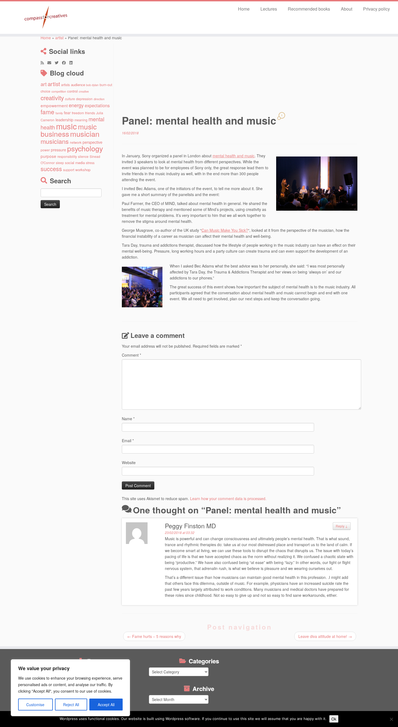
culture (70, 98)
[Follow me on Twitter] (58, 63)
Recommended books (309, 9)
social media (75, 162)
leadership (64, 119)
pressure (58, 149)
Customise (35, 704)
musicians (55, 141)
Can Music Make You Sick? (224, 230)
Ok (333, 719)
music (66, 126)
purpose (48, 156)
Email (128, 440)
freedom (78, 112)
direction (99, 99)
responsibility (67, 156)
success (51, 168)
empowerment (54, 105)
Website (129, 462)
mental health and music (234, 155)
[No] (391, 719)
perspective (92, 142)
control (72, 91)
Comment (131, 355)
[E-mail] (51, 63)
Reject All (71, 704)
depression (84, 98)
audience (78, 84)
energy (76, 105)
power (45, 150)
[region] (70, 687)
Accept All (106, 704)
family (59, 113)
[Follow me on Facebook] (65, 63)
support (68, 169)
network (75, 142)
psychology (85, 148)
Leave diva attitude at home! (325, 636)
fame (47, 111)
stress (90, 162)
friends (90, 112)
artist (59, 37)
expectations (97, 105)
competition (58, 91)
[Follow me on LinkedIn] (72, 63)
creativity (52, 97)
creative (84, 91)
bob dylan (92, 85)
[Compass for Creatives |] (46, 17)
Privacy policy (376, 9)
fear (67, 112)
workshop (82, 169)
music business (69, 130)
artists (65, 84)
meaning (80, 120)
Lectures (268, 9)
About (346, 9)
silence (83, 156)
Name (128, 418)
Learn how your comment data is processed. (228, 498)
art (44, 83)
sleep (60, 162)
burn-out (106, 84)
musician (84, 133)
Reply (342, 526)
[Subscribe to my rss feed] (44, 63)
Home (244, 9)
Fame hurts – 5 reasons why (154, 636)
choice (45, 91)
